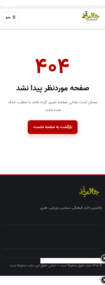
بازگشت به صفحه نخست (52, 127)
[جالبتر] (89, 16)
